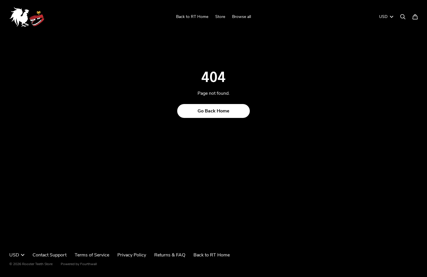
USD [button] (383, 16)
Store (220, 16)
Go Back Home (213, 111)
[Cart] (415, 16)
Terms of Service (92, 255)
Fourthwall (88, 264)
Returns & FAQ (169, 255)
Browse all (241, 16)
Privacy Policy (131, 255)
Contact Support (50, 255)
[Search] (403, 16)
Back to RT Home (192, 16)
